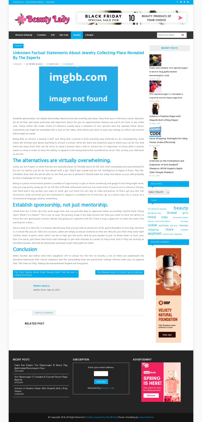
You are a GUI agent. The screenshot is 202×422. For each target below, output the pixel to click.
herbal (152, 217)
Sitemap (50, 2)
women (154, 234)
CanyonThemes (146, 417)
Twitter (184, 2)
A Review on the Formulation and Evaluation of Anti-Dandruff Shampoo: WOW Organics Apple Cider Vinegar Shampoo (166, 166)
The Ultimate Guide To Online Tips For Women (120, 272)
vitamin (184, 230)
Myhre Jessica (41, 286)
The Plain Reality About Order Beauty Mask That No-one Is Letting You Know (46, 274)
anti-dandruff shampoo (157, 209)
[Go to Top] (196, 411)
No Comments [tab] (23, 312)
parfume (164, 225)
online (152, 225)
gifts (185, 213)
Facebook (177, 2)
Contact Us (18, 2)
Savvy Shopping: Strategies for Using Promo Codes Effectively (168, 140)
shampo (183, 225)
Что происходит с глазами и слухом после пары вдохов (166, 96)
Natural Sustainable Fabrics (159, 221)
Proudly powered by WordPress (101, 417)
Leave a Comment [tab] (44, 312)
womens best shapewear (172, 234)
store (169, 230)
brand (171, 213)
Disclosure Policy (35, 2)
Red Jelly (174, 225)
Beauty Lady (107, 388)
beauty (181, 208)
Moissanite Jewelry (180, 217)
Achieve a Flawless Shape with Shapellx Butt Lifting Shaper (165, 118)
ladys (164, 217)
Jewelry (18, 45)
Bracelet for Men (154, 213)
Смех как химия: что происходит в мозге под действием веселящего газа (168, 71)
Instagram (180, 2)
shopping (153, 230)
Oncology (184, 221)
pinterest (187, 2)
